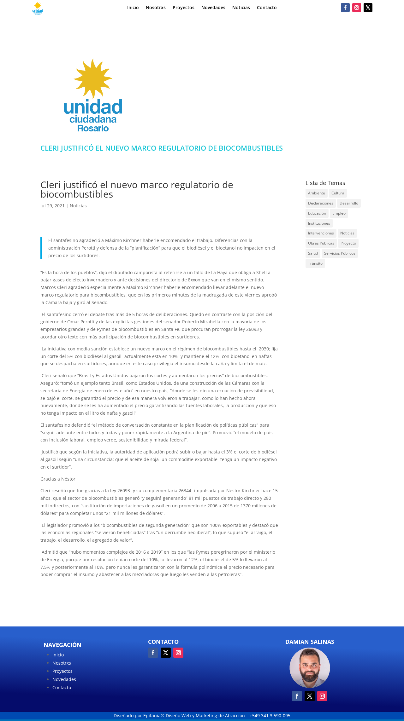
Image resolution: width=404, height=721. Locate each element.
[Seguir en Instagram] (356, 7)
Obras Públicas (321, 243)
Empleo (339, 213)
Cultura (337, 193)
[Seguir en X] (368, 7)
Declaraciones (320, 203)
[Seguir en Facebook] (345, 7)
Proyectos (183, 7)
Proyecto (348, 243)
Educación (317, 213)
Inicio (133, 7)
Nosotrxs (156, 7)
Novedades (213, 7)
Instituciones (319, 223)
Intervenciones (321, 233)
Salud (313, 253)
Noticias (241, 7)
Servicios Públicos (339, 253)
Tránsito (315, 263)
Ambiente (316, 193)
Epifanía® (154, 715)
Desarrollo (349, 203)
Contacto (267, 7)
